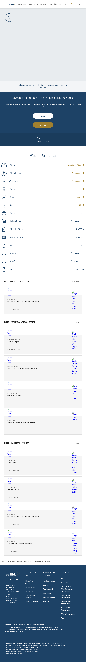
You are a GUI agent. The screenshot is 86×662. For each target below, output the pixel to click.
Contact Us (65, 583)
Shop (64, 4)
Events (50, 4)
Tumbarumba (76, 173)
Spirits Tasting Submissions (66, 603)
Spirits (24, 4)
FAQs (63, 579)
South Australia (48, 589)
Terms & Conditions (56, 643)
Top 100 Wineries (30, 587)
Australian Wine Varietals (30, 596)
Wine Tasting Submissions (65, 596)
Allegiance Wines (74, 165)
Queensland (47, 593)
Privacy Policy (45, 643)
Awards (60, 4)
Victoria (45, 585)
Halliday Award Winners (29, 582)
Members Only (78, 221)
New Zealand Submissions (65, 609)
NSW (3, 561)
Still (80, 205)
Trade (63, 618)
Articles (36, 4)
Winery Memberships (68, 614)
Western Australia (49, 597)
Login (79, 4)
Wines (20, 4)
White (79, 197)
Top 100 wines (29, 591)
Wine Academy (43, 4)
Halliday (11, 4)
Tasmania (46, 601)
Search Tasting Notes (32, 601)
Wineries (29, 4)
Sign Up (72, 4)
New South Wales (49, 581)
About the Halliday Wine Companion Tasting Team (67, 589)
